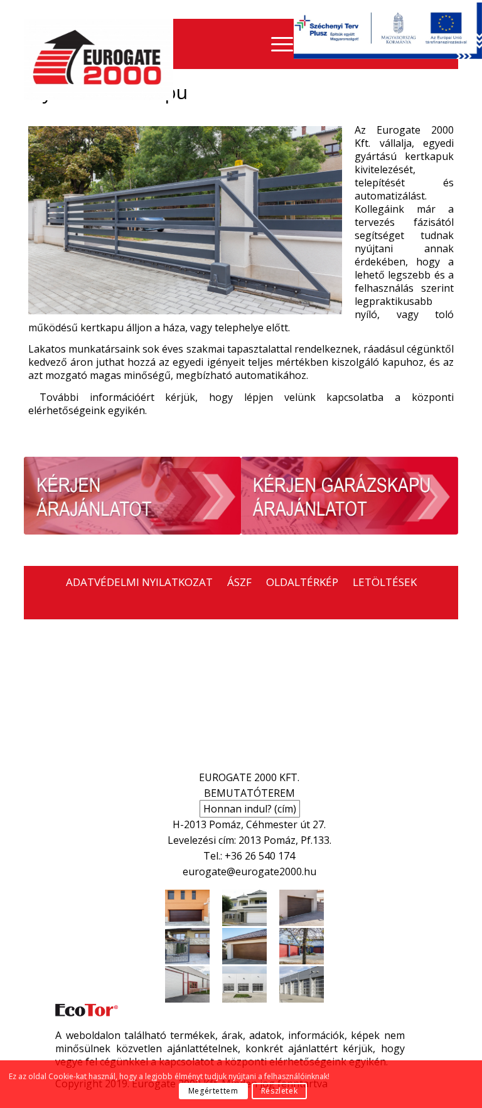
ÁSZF (239, 582)
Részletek (279, 1090)
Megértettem (213, 1090)
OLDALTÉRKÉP (302, 582)
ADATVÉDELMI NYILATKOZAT (139, 582)
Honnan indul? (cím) (249, 809)
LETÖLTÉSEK (385, 582)
